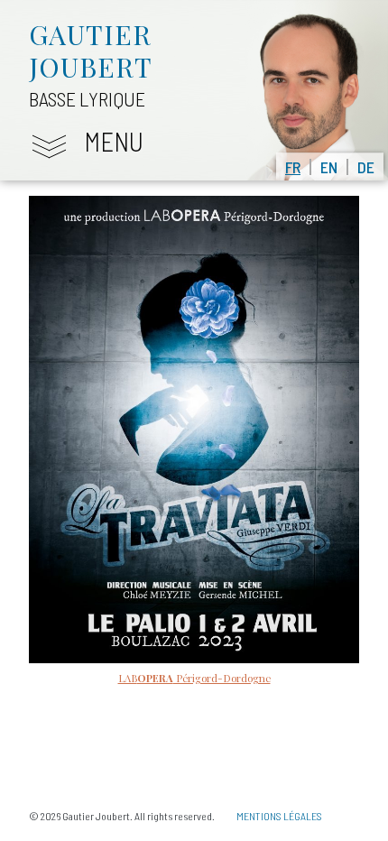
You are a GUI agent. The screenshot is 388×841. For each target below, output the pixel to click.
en (328, 167)
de (365, 167)
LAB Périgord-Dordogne (194, 678)
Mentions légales (279, 815)
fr (292, 167)
